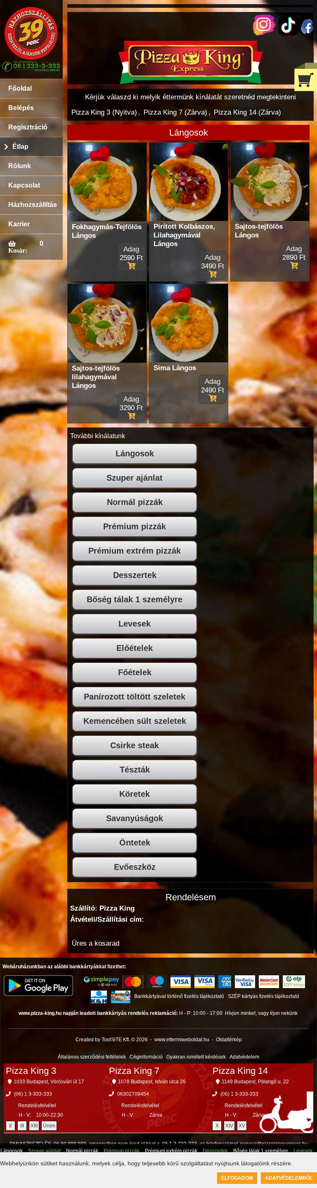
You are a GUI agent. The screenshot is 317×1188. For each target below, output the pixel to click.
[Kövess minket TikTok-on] (288, 33)
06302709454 (133, 1094)
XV (242, 1126)
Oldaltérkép (229, 1039)
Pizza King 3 (31, 1071)
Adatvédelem (244, 1057)
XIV (229, 1126)
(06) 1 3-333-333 (33, 1094)
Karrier (19, 224)
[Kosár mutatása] (305, 77)
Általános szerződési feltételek (92, 1057)
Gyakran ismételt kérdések (196, 1057)
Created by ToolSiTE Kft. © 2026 (112, 1039)
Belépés (21, 107)
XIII (34, 1126)
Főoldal (20, 88)
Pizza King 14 (240, 1071)
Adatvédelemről (289, 1178)
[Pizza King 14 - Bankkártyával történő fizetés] (101, 981)
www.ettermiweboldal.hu (181, 1039)
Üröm (49, 1126)
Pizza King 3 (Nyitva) (104, 112)
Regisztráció (27, 127)
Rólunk (19, 165)
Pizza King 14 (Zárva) (247, 112)
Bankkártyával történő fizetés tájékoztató (179, 996)
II (10, 1126)
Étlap (20, 146)
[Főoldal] (190, 82)
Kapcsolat (24, 185)
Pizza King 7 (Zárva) (175, 112)
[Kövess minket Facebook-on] (307, 32)
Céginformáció (146, 1057)
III (22, 1126)
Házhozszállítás (32, 204)
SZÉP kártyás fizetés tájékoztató (263, 996)
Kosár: (17, 250)
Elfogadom (237, 1178)
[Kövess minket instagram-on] (264, 33)
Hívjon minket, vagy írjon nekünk (261, 1013)
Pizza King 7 (134, 1071)
